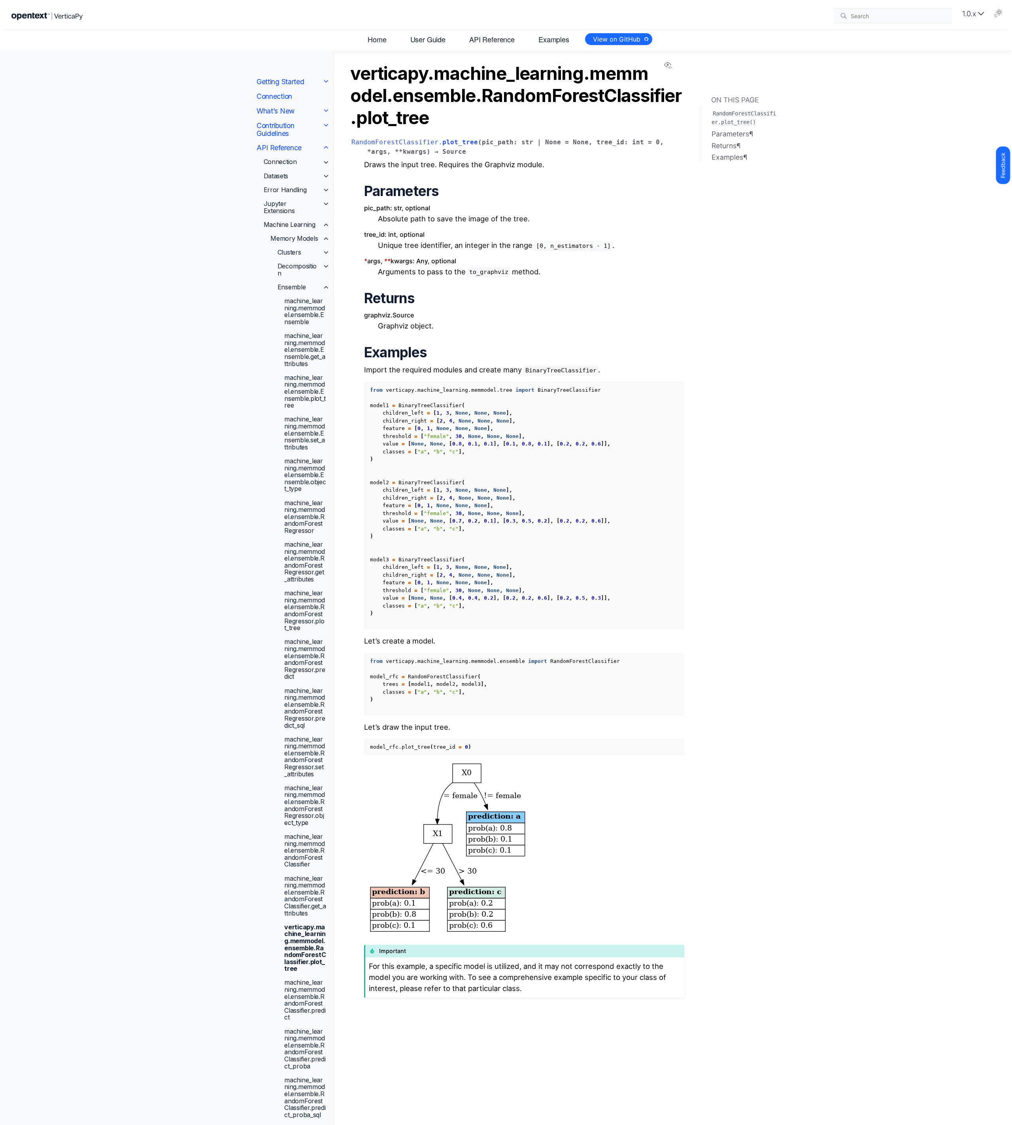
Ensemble (292, 287)
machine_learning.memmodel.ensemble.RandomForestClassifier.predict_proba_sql (304, 1097)
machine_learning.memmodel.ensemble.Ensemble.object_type (305, 475)
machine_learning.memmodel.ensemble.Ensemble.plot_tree (305, 391)
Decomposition (297, 269)
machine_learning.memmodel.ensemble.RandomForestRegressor (304, 516)
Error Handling (285, 190)
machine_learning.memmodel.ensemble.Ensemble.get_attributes (304, 349)
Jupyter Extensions (279, 207)
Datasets (276, 175)
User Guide (428, 38)
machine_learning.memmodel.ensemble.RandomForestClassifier (304, 850)
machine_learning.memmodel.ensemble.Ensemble (304, 311)
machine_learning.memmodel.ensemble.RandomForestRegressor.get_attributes (304, 561)
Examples (553, 38)
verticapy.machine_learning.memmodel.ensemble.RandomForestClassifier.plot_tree (305, 947)
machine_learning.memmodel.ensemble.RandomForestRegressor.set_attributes (304, 756)
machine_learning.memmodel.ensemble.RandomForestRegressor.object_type (304, 805)
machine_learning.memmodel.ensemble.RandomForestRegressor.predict (304, 659)
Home (377, 38)
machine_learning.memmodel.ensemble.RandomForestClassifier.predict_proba (304, 1048)
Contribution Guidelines (275, 129)
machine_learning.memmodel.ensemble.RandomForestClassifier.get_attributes (305, 895)
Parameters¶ (732, 134)
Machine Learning (289, 224)
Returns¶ (726, 145)
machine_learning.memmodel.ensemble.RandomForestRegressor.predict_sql (304, 707)
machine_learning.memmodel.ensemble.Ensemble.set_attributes (304, 433)
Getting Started (280, 81)
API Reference (492, 38)
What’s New (276, 111)
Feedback (1002, 165)
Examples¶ (730, 157)
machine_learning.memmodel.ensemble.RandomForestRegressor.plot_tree (304, 610)
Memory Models (294, 238)
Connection (274, 96)
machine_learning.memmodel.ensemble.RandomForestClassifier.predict (304, 999)
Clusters (289, 252)
